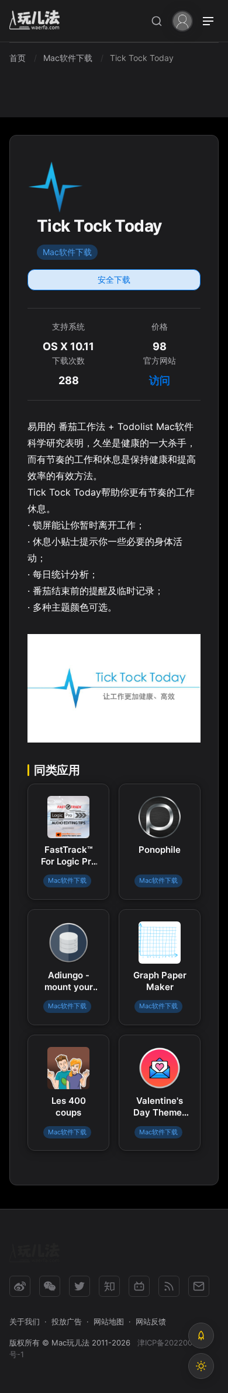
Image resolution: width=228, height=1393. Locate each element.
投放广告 (66, 1321)
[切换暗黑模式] (201, 1366)
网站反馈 (151, 1321)
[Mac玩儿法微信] (49, 1286)
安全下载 (114, 279)
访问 (159, 380)
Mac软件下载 (67, 252)
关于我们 (24, 1321)
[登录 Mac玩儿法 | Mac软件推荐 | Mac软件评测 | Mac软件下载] (182, 20)
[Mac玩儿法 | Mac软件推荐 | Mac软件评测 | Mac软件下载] (38, 21)
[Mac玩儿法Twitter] (79, 1286)
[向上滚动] (201, 1335)
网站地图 (109, 1321)
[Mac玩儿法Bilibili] (139, 1286)
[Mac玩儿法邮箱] (198, 1286)
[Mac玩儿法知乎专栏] (109, 1286)
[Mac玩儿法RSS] (168, 1286)
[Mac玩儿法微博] (19, 1286)
